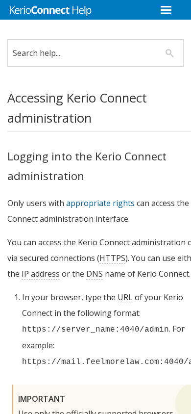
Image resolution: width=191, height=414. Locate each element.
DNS (94, 273)
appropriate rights (100, 203)
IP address (41, 273)
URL (125, 297)
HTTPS (112, 258)
